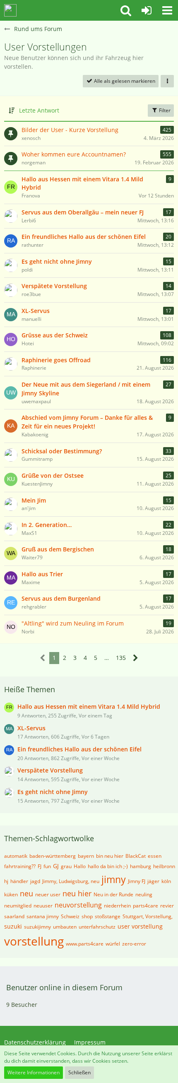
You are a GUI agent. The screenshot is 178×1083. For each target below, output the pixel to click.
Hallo (80, 866)
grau (66, 866)
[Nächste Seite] (136, 658)
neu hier (77, 893)
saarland (14, 916)
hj (6, 881)
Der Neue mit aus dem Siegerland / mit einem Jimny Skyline (86, 388)
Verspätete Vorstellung (54, 286)
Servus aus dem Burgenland (61, 598)
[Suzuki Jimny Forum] (10, 10)
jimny (113, 879)
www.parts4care (84, 943)
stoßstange (107, 916)
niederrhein (117, 905)
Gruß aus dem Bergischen (58, 549)
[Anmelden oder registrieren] (146, 10)
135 (121, 658)
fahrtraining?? (20, 866)
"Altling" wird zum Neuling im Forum (73, 623)
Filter (164, 110)
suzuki (13, 926)
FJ (39, 866)
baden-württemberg (52, 855)
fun (47, 866)
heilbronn (164, 866)
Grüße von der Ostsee (53, 475)
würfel (113, 943)
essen (154, 855)
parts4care (145, 905)
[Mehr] (167, 81)
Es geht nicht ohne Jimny (57, 261)
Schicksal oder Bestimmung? (62, 451)
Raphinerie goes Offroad (56, 360)
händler (19, 881)
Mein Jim (34, 500)
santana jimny (42, 916)
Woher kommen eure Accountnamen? (74, 154)
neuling (143, 894)
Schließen (79, 1072)
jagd (35, 881)
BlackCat (135, 855)
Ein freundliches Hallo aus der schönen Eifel (84, 237)
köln (166, 881)
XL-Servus (36, 311)
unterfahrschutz (97, 926)
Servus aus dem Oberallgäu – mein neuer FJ (83, 212)
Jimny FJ (136, 881)
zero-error (134, 943)
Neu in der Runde (113, 894)
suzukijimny (37, 926)
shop (87, 916)
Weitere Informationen (33, 1072)
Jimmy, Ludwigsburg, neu (70, 881)
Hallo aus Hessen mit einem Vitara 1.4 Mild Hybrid (82, 183)
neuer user (47, 894)
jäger (153, 881)
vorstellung (34, 941)
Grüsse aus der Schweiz (55, 335)
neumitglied (17, 905)
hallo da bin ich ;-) (108, 866)
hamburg (140, 866)
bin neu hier (109, 855)
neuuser (43, 905)
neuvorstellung (78, 905)
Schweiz (70, 916)
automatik (15, 855)
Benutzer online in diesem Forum (64, 987)
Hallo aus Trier (42, 574)
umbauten (65, 926)
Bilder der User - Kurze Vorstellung (70, 130)
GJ (56, 866)
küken (11, 894)
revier (167, 905)
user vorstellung (140, 926)
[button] (126, 10)
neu (26, 893)
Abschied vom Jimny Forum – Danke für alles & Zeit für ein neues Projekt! (87, 422)
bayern (86, 855)
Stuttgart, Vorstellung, (148, 916)
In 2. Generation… (47, 525)
